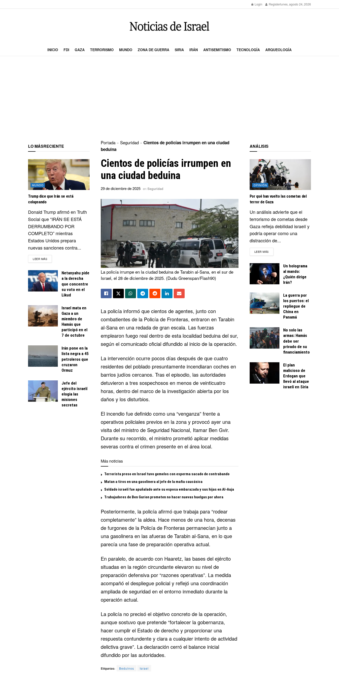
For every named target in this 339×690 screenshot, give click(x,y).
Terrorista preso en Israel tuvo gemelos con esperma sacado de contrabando (167, 474)
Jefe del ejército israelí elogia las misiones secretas (74, 394)
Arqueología (278, 49)
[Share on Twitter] (118, 293)
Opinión (260, 185)
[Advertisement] (169, 98)
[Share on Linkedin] (167, 293)
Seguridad (129, 142)
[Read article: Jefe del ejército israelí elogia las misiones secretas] (43, 391)
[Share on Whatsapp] (130, 293)
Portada (108, 142)
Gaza (80, 49)
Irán (193, 49)
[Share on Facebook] (106, 293)
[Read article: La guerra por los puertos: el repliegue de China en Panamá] (264, 303)
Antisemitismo (217, 49)
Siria (179, 49)
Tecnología (248, 49)
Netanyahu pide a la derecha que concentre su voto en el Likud (75, 283)
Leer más (42, 258)
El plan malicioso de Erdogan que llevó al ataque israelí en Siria (296, 376)
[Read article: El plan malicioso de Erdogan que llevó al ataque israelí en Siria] (264, 373)
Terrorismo (102, 49)
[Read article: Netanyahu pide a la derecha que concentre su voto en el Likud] (43, 280)
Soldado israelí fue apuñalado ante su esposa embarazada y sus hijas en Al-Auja (169, 489)
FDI (66, 49)
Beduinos (126, 668)
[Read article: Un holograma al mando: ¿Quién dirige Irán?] (264, 274)
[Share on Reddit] (154, 293)
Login (258, 4)
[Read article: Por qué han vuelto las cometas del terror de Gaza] (280, 174)
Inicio (52, 49)
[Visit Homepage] (169, 26)
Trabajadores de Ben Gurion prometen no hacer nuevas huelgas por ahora (163, 497)
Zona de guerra (153, 49)
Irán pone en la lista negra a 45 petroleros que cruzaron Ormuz (75, 359)
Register (274, 4)
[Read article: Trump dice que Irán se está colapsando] (59, 174)
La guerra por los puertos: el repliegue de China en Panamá (296, 306)
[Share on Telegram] (142, 293)
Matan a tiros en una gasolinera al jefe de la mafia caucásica (153, 481)
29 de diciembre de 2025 (120, 188)
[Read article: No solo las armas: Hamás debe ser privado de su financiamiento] (264, 338)
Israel (144, 668)
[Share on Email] (179, 293)
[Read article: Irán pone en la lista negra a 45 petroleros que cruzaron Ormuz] (43, 356)
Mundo (125, 49)
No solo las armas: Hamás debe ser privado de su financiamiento (296, 340)
